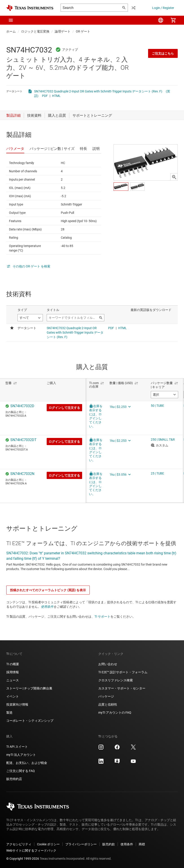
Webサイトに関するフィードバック (31, 850)
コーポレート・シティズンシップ (29, 720)
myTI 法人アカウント (21, 754)
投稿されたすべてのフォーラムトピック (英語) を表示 (48, 590)
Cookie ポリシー (48, 844)
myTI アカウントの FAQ (114, 712)
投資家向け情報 (17, 704)
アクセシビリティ (18, 844)
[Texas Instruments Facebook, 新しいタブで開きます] (117, 748)
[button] (10, 20)
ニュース (12, 680)
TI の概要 (12, 664)
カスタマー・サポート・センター (121, 688)
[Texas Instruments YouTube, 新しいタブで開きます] (133, 763)
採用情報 (12, 672)
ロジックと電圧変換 (35, 31)
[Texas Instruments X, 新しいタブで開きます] (133, 748)
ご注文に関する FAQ (20, 771)
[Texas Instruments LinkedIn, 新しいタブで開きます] (101, 763)
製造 (9, 712)
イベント (12, 696)
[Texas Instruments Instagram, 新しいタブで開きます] (101, 748)
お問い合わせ (107, 664)
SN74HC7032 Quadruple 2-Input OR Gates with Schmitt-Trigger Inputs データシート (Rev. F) (98, 91)
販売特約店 (14, 779)
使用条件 (47, 606)
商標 (142, 844)
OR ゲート (83, 31)
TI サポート (102, 616)
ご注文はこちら (163, 53)
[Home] (29, 8)
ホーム (11, 31)
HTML (56, 96)
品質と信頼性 (107, 704)
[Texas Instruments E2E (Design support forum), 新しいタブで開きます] (117, 763)
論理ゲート (62, 31)
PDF (45, 96)
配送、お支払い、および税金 (26, 763)
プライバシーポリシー (81, 844)
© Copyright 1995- (22, 858)
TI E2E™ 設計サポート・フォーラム (122, 672)
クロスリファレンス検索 (115, 680)
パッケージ (106, 696)
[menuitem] (160, 20)
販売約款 (108, 844)
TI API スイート (17, 746)
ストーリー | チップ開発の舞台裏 (29, 688)
